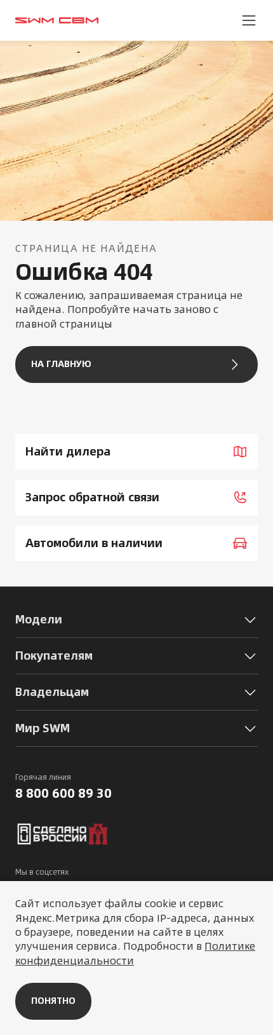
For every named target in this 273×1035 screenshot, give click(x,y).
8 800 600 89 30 (63, 793)
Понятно (53, 1000)
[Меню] (249, 20)
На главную (61, 364)
